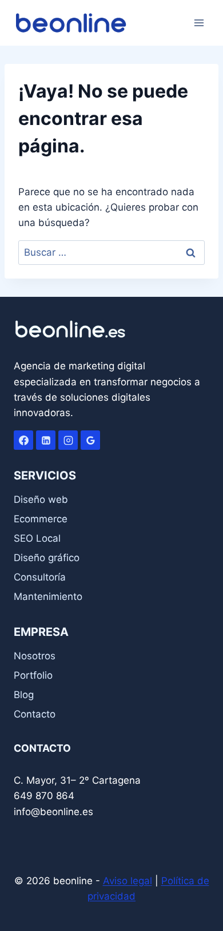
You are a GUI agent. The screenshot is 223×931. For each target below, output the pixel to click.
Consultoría (40, 577)
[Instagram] (68, 440)
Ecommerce (40, 519)
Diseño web (41, 499)
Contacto (34, 714)
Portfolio (33, 675)
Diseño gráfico (46, 557)
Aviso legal (127, 880)
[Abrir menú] (198, 22)
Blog (24, 694)
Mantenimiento (48, 596)
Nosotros (34, 656)
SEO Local (37, 538)
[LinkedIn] (45, 440)
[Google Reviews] (90, 440)
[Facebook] (23, 440)
